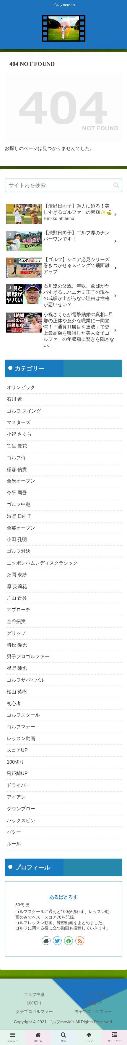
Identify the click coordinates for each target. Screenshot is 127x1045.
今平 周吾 (17, 492)
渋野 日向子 (19, 516)
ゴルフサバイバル (26, 679)
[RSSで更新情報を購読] (79, 940)
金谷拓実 (16, 621)
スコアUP (17, 750)
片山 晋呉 (17, 597)
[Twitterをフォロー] (57, 940)
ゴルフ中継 (18, 504)
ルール (14, 843)
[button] (116, 185)
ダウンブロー (21, 808)
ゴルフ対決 (18, 551)
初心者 (14, 703)
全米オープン (21, 480)
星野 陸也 (17, 668)
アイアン (16, 796)
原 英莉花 (17, 586)
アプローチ (18, 609)
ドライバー (18, 785)
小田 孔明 (17, 539)
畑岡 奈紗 (17, 574)
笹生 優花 (17, 445)
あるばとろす (63, 896)
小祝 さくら (19, 434)
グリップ (16, 633)
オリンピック (21, 387)
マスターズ (18, 422)
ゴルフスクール (23, 714)
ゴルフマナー (21, 726)
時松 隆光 (17, 644)
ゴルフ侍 (16, 457)
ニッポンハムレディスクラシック (42, 562)
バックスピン (21, 820)
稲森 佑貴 (17, 469)
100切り (15, 761)
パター (14, 831)
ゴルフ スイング (24, 410)
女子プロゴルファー (34, 1011)
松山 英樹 (17, 691)
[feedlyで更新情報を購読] (68, 940)
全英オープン (21, 527)
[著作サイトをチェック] (46, 940)
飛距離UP (17, 773)
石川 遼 (14, 399)
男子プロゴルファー (28, 656)
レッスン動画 (21, 738)
